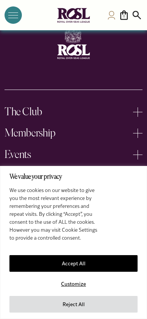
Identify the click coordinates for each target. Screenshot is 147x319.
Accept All (74, 263)
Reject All (74, 304)
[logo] (73, 15)
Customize (73, 284)
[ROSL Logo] (73, 42)
